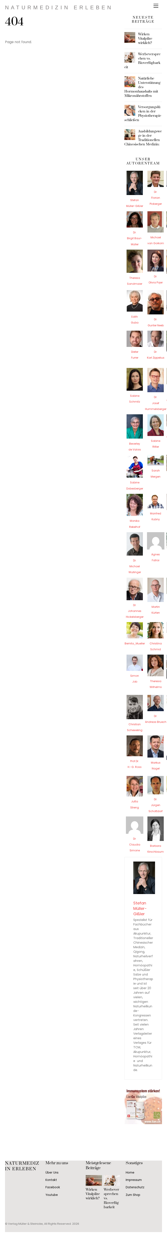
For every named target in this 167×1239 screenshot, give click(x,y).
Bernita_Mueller (135, 643)
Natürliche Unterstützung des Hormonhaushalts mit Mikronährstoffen (142, 87)
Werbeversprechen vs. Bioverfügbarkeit (142, 61)
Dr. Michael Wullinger (135, 566)
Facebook (52, 1187)
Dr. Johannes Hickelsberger (135, 611)
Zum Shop (133, 1195)
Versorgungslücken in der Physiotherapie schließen (142, 113)
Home (130, 1173)
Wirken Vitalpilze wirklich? (145, 38)
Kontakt (51, 1180)
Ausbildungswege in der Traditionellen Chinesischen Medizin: (143, 138)
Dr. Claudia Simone (134, 844)
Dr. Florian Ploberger (156, 197)
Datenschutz (135, 1187)
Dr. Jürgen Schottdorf (156, 805)
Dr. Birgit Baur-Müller (134, 238)
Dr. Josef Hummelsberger (155, 403)
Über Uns (51, 1173)
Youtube (51, 1195)
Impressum (134, 1180)
